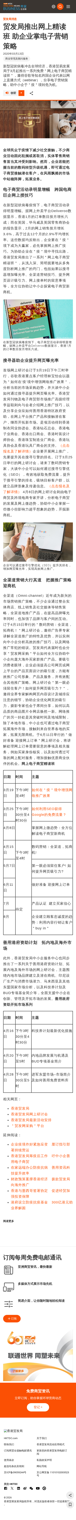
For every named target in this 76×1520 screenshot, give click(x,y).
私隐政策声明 (44, 1460)
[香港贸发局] (38, 1433)
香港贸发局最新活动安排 (31, 1120)
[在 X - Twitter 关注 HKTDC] (12, 1488)
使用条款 (9, 1460)
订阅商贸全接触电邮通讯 (18, 1450)
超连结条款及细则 (14, 1466)
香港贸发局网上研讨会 (29, 1114)
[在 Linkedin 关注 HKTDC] (18, 1488)
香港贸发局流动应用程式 (51, 1444)
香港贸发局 (20, 1108)
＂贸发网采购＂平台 (27, 1126)
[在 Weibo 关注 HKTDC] (25, 1488)
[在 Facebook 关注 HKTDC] (5, 1488)
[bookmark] (70, 1504)
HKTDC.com (11, 1438)
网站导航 (42, 1466)
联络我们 (9, 1444)
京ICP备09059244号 (15, 1472)
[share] (70, 1495)
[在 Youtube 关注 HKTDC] (38, 1488)
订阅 (14, 1318)
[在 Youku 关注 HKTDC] (44, 1488)
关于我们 (42, 1438)
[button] (68, 6)
